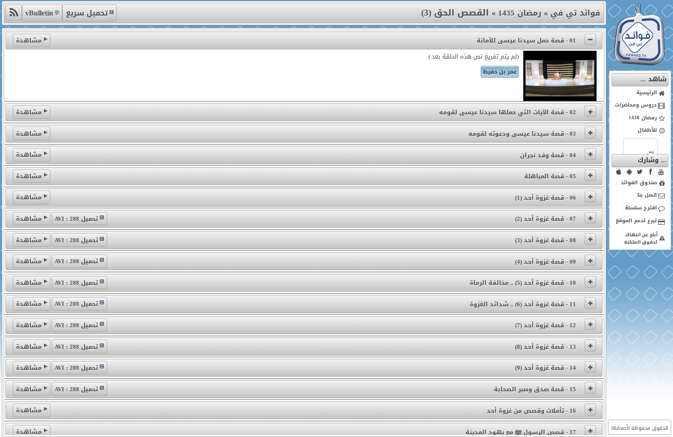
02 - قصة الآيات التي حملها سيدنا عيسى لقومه (507, 112)
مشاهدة (29, 40)
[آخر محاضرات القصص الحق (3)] (13, 13)
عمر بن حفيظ (500, 72)
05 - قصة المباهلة (550, 176)
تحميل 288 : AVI (76, 218)
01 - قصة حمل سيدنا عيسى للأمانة (526, 40)
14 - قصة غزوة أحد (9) (545, 367)
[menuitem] (640, 93)
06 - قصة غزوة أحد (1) (545, 197)
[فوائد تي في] (639, 63)
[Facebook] (650, 172)
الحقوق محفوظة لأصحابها (639, 428)
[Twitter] (640, 172)
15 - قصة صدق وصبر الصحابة (535, 389)
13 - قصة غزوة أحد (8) (545, 346)
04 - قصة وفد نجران (548, 155)
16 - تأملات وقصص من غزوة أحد (531, 410)
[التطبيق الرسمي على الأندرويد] (629, 172)
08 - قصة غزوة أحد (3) (545, 240)
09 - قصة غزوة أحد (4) (545, 261)
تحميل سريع (87, 13)
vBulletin (39, 13)
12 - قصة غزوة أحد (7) (545, 325)
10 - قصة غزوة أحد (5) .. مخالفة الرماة (523, 282)
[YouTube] (661, 172)
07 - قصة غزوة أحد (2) (545, 218)
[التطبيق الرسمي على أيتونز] (619, 172)
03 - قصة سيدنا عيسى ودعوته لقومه (522, 133)
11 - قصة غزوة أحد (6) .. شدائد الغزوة (523, 304)
